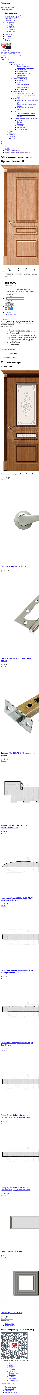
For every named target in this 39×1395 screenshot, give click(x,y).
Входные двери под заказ (25, 93)
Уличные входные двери (25, 68)
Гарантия (12, 29)
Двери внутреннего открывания (23, 74)
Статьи (7, 38)
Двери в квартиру (23, 66)
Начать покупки (6, 9)
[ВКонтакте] (6, 308)
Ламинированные (23, 84)
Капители (20, 124)
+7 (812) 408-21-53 (11, 52)
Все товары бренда (23, 289)
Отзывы (7, 316)
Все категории (22, 77)
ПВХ (18, 82)
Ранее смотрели (10, 1325)
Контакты (12, 31)
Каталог (11, 22)
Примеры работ (14, 1380)
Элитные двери (22, 69)
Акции (11, 24)
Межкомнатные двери (20, 79)
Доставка (12, 27)
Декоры (19, 120)
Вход (6, 13)
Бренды (11, 26)
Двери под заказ (18, 91)
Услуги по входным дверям (26, 113)
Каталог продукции (7, 1383)
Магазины (12, 1378)
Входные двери (18, 64)
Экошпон (20, 80)
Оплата (7, 40)
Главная (7, 147)
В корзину (9, 300)
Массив (19, 86)
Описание (8, 312)
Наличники (21, 127)
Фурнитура (16, 98)
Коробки (20, 125)
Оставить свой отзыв (8, 349)
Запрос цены (9, 304)
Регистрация (13, 13)
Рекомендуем (9, 1324)
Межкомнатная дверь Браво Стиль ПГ (18, 152)
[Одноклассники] (9, 308)
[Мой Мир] (11, 308)
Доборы (19, 122)
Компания (8, 34)
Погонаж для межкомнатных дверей (25, 118)
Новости (8, 36)
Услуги (15, 111)
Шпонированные (23, 88)
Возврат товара (14, 1373)
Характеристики (10, 314)
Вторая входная (22, 71)
